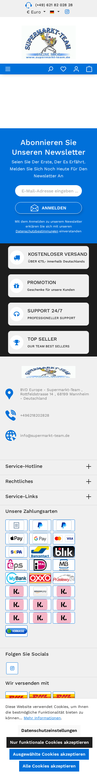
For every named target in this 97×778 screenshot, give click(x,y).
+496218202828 (34, 415)
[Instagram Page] (67, 11)
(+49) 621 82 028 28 (54, 5)
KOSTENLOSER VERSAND (57, 257)
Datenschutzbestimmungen (37, 231)
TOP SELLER (48, 342)
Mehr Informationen (42, 718)
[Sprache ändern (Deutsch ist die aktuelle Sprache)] (55, 12)
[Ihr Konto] (76, 69)
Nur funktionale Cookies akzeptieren (49, 742)
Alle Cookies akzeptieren (49, 766)
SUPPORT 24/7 (51, 314)
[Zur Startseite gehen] (48, 42)
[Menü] (7, 69)
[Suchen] (50, 69)
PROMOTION (51, 285)
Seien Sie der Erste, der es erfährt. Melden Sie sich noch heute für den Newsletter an (48, 168)
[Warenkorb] (89, 69)
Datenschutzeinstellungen (49, 730)
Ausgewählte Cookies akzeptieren (49, 754)
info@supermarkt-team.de (45, 435)
